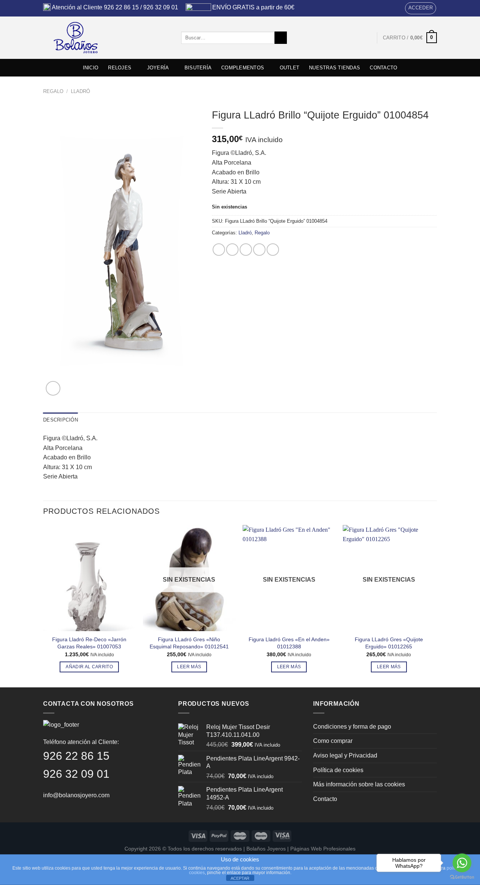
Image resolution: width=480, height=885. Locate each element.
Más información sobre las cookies (359, 784)
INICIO (91, 67)
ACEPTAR (240, 878)
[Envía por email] (246, 249)
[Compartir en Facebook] (219, 249)
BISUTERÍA (198, 67)
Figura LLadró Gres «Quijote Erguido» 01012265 (389, 643)
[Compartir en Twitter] (232, 249)
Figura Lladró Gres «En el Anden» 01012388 (289, 643)
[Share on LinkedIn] (273, 249)
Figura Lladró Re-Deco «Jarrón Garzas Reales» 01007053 (89, 643)
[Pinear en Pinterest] (259, 249)
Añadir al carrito (89, 666)
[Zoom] (53, 388)
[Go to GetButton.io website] (462, 877)
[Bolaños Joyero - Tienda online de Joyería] (106, 37)
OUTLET (290, 67)
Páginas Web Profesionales (323, 849)
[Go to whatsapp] (462, 863)
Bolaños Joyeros (266, 849)
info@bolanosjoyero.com (76, 795)
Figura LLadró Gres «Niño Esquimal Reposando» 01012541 (189, 643)
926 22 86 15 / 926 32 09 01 (141, 7)
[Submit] (280, 38)
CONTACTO (383, 67)
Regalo (53, 91)
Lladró (80, 91)
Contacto (325, 799)
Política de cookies (338, 770)
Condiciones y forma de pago (352, 726)
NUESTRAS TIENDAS (334, 67)
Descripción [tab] (60, 420)
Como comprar (332, 741)
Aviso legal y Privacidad (345, 755)
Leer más (189, 666)
